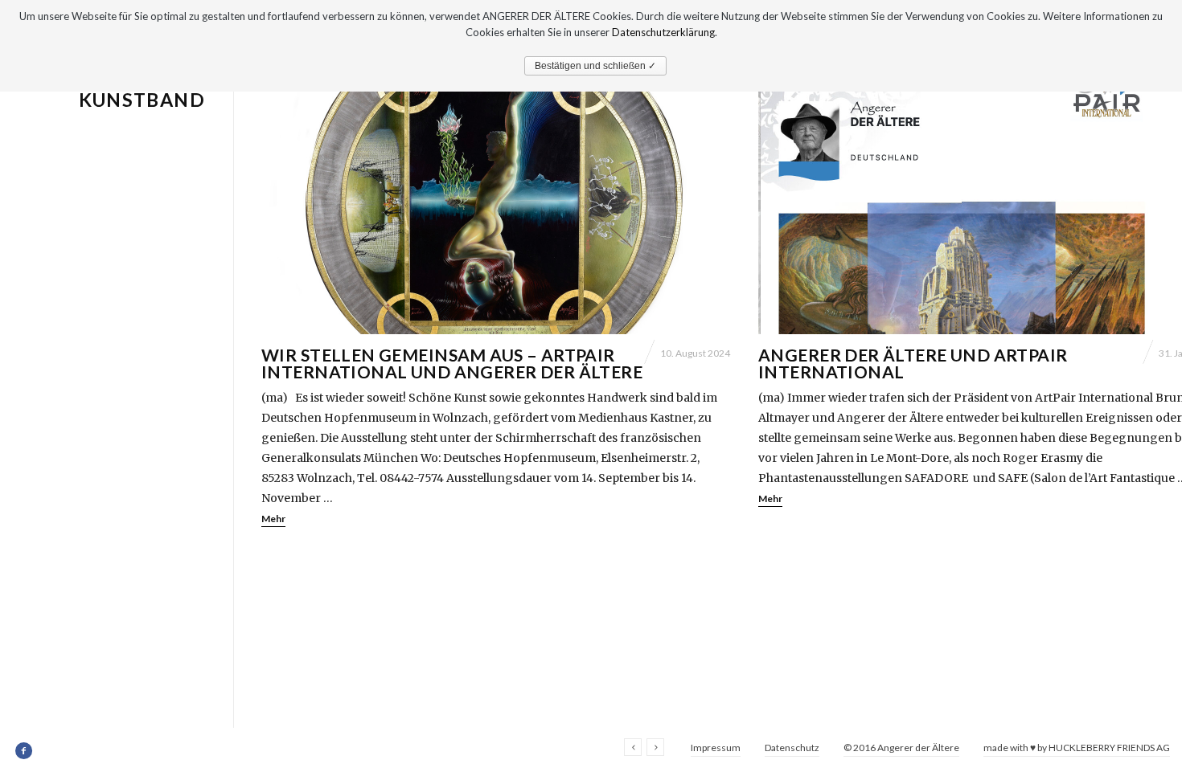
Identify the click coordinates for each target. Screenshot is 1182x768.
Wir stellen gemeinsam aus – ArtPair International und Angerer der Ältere (451, 363)
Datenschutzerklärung (663, 32)
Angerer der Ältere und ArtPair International (913, 363)
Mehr (273, 519)
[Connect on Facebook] (24, 751)
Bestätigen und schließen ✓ (595, 65)
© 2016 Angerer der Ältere (901, 747)
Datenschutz (792, 747)
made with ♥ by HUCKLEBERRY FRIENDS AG (1076, 747)
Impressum (716, 747)
